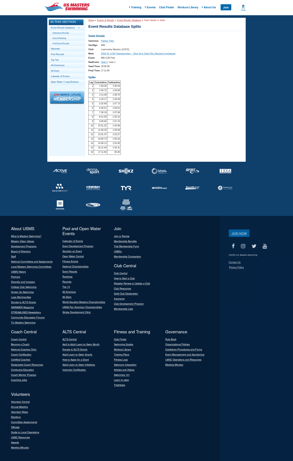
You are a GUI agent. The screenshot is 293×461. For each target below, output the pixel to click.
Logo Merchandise (21, 297)
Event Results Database (129, 20)
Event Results (69, 271)
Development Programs (23, 246)
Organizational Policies (177, 344)
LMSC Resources (20, 437)
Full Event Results (61, 43)
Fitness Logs (121, 359)
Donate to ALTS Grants (23, 302)
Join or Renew (121, 236)
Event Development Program (77, 246)
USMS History (18, 271)
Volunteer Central (20, 401)
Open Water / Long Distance (65, 82)
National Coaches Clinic (23, 349)
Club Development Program (129, 303)
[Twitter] (254, 246)
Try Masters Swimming (23, 322)
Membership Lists (123, 308)
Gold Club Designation (126, 293)
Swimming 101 (122, 374)
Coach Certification (21, 354)
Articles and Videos (124, 369)
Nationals (55, 48)
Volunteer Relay (19, 412)
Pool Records (57, 54)
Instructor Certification (74, 369)
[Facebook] (233, 246)
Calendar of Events (60, 76)
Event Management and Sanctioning (184, 354)
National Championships (75, 266)
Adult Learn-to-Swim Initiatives (78, 364)
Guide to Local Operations (25, 432)
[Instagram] (243, 246)
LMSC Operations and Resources (183, 359)
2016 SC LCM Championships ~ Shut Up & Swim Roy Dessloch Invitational (138, 53)
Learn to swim (121, 380)
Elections (16, 417)
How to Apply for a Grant (75, 359)
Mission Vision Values (22, 241)
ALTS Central (69, 339)
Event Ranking (59, 38)
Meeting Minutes (174, 364)
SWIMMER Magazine (22, 307)
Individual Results (61, 33)
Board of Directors (21, 251)
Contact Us (235, 262)
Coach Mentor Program (23, 374)
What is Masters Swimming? (26, 236)
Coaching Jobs (19, 380)
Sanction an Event (72, 251)
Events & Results (105, 20)
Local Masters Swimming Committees (31, 266)
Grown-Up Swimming (22, 292)
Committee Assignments (24, 422)
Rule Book (170, 339)
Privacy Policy (236, 267)
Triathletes (119, 385)
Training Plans (121, 354)
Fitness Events (70, 261)
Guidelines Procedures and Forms (183, 349)
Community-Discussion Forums (28, 317)
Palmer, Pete (107, 41)
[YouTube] (265, 246)
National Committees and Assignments (32, 261)
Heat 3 (104, 62)
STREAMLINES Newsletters (26, 312)
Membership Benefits (125, 241)
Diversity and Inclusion (23, 282)
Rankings (67, 276)
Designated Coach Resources (27, 364)
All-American (69, 292)
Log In (243, 10)
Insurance (119, 298)
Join (226, 7)
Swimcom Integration (125, 364)
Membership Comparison (127, 256)
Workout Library (188, 7)
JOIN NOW (239, 233)
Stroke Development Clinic (76, 312)
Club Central (120, 273)
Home (91, 20)
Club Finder (166, 7)
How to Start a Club (124, 278)
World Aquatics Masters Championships (83, 302)
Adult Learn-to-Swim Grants (77, 354)
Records (66, 281)
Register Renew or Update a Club (132, 283)
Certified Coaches (20, 359)
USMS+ (118, 251)
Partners (15, 276)
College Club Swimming (23, 287)
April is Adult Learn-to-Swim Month (81, 344)
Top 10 (66, 286)
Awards (15, 442)
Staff (13, 256)
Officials (15, 427)
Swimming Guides (123, 344)
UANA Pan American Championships (82, 307)
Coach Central (18, 339)
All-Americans (58, 65)
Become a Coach (20, 344)
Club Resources (122, 288)
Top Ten (55, 60)
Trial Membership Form (126, 246)
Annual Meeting (19, 406)
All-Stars (55, 71)
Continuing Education (22, 369)
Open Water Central (73, 256)
